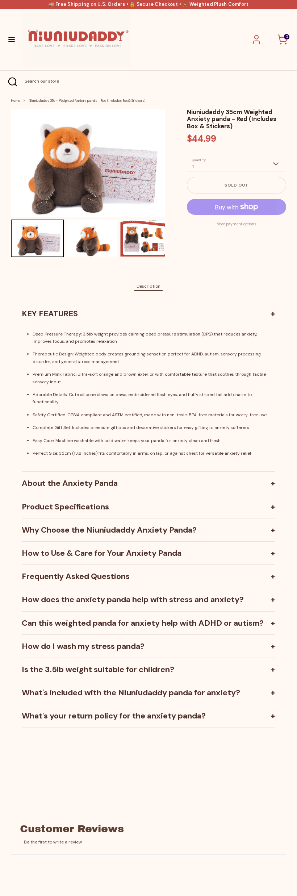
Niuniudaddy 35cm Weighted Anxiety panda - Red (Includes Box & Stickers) (87, 101)
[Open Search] (12, 82)
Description (148, 286)
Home (15, 101)
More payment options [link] (236, 224)
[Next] (154, 163)
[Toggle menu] (11, 39)
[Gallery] (88, 184)
